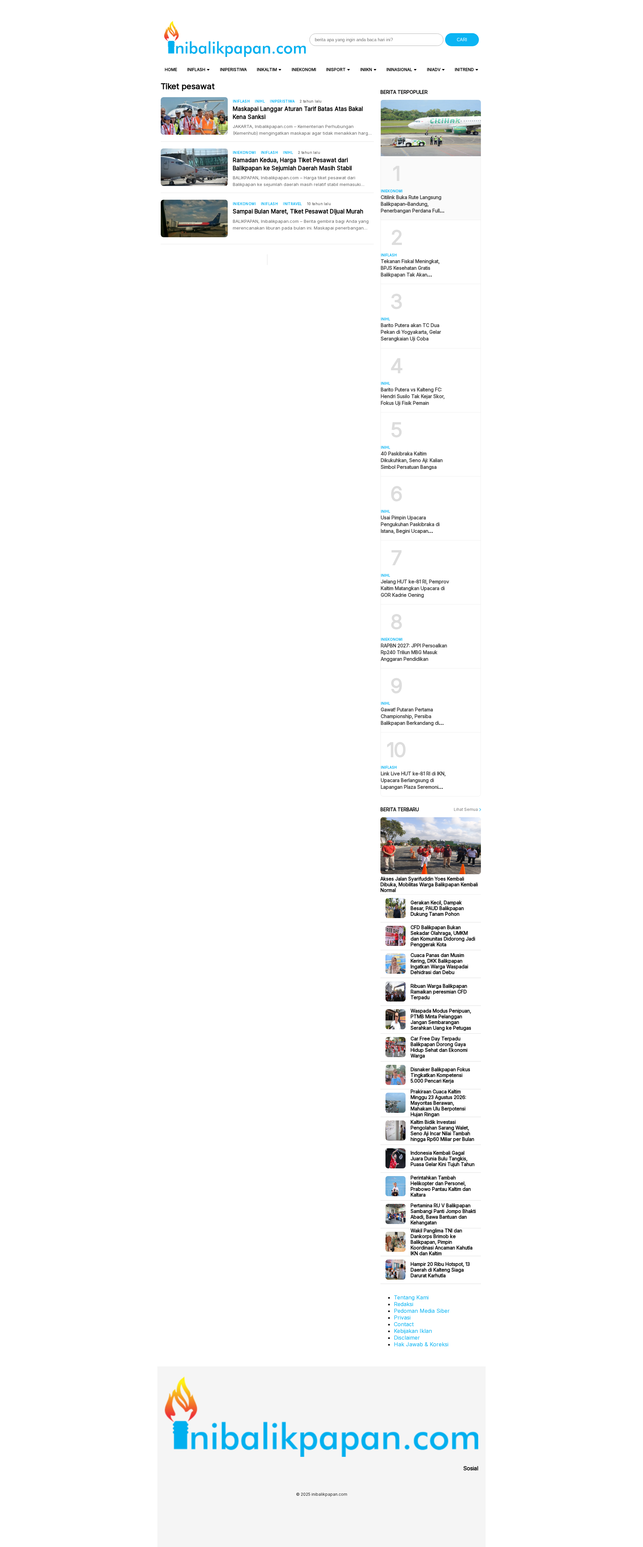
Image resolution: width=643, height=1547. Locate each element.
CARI (462, 39)
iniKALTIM (267, 69)
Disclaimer (407, 1337)
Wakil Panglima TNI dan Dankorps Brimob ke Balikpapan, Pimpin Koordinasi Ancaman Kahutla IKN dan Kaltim (442, 1242)
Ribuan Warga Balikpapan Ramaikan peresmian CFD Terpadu (439, 991)
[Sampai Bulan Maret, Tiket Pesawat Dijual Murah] (197, 218)
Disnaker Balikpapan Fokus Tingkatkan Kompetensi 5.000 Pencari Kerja (440, 1075)
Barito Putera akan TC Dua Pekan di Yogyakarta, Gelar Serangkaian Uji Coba (411, 331)
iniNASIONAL (399, 69)
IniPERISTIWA (233, 69)
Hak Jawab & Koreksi (421, 1344)
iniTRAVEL (292, 204)
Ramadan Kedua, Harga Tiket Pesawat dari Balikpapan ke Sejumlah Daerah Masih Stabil (292, 164)
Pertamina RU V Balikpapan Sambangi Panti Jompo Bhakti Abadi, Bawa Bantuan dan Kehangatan (443, 1214)
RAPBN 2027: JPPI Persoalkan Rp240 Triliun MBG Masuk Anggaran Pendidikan (414, 652)
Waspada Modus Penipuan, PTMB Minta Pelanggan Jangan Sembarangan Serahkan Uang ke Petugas (441, 1019)
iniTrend (464, 69)
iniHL (260, 101)
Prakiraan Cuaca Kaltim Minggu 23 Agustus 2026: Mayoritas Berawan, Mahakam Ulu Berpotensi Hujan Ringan (438, 1103)
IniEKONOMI (304, 69)
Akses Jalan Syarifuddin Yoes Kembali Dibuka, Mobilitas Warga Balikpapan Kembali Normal (429, 884)
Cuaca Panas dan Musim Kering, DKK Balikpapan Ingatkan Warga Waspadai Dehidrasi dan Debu (439, 963)
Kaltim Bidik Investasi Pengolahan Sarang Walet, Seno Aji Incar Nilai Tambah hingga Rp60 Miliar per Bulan (442, 1130)
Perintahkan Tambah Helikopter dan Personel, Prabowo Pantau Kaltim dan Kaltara (441, 1186)
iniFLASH (196, 69)
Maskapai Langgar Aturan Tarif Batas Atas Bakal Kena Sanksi (298, 113)
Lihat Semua (466, 809)
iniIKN (366, 69)
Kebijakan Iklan (413, 1331)
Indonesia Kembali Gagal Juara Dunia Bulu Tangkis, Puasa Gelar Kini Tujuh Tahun (443, 1158)
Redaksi (403, 1304)
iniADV (433, 69)
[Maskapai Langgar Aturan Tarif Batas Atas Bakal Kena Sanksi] (197, 116)
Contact (404, 1324)
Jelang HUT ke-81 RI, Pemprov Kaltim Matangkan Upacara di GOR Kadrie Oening (415, 588)
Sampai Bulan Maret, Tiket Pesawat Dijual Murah (298, 211)
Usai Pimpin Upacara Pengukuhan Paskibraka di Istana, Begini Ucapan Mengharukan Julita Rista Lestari (410, 531)
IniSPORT (336, 69)
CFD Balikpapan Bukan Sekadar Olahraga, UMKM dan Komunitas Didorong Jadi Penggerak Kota (443, 935)
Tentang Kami (411, 1297)
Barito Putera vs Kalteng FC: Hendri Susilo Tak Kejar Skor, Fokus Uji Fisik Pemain (413, 396)
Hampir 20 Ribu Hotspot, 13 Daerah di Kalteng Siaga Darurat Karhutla (440, 1269)
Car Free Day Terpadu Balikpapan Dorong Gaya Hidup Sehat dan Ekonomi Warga (439, 1047)
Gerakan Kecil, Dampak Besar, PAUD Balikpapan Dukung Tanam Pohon (437, 908)
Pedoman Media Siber (422, 1310)
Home (171, 69)
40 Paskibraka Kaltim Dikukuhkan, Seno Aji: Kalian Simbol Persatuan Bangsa (412, 460)
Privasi (402, 1317)
